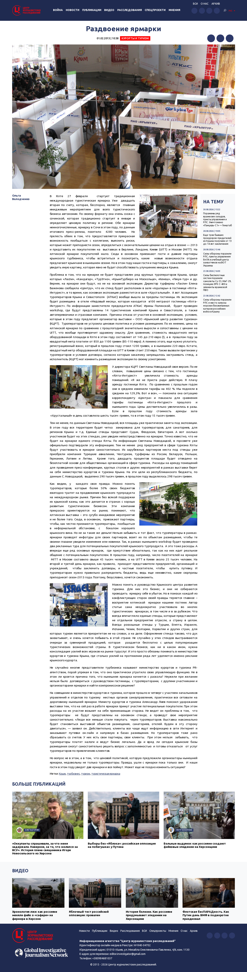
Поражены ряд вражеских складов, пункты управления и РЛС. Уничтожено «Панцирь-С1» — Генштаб (217, 219)
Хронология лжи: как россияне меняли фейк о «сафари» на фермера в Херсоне (34, 915)
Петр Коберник (184, 830)
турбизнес (73, 773)
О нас (204, 3)
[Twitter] (220, 38)
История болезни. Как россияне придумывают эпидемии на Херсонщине (149, 915)
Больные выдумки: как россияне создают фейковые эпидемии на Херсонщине (195, 845)
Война (58, 10)
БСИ (195, 3)
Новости (72, 10)
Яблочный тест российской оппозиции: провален (89, 913)
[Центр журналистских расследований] (27, 10)
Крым (62, 773)
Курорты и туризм (135, 38)
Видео (109, 10)
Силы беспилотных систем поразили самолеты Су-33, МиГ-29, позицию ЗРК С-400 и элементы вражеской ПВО (217, 282)
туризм (85, 773)
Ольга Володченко (21, 197)
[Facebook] (211, 38)
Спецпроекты (157, 930)
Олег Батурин (32, 830)
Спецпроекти (155, 10)
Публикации (91, 10)
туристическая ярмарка (105, 773)
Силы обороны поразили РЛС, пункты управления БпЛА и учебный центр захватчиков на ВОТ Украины (217, 259)
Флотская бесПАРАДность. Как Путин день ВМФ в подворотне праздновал (206, 915)
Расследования (129, 10)
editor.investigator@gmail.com (127, 953)
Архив (215, 3)
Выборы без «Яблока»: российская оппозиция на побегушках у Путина (122, 845)
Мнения (174, 10)
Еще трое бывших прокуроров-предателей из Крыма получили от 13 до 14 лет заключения (217, 239)
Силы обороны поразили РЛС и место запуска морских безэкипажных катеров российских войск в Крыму (217, 305)
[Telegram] (229, 38)
